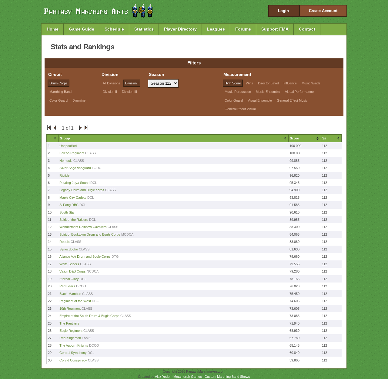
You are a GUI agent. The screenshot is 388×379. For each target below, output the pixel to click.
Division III (129, 91)
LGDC (96, 168)
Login (283, 10)
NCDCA (93, 271)
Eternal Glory (69, 279)
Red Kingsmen (70, 338)
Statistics (144, 29)
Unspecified (68, 146)
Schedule (114, 29)
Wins (249, 83)
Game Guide (81, 29)
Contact (307, 29)
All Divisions (111, 83)
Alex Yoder (163, 376)
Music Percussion (238, 91)
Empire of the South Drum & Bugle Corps (89, 316)
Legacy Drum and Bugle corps (81, 190)
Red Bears (67, 286)
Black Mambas (70, 294)
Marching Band (60, 91)
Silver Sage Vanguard (75, 168)
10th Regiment (70, 308)
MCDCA (127, 234)
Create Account (323, 10)
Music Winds (311, 83)
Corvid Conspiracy (73, 360)
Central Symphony (73, 352)
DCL (93, 183)
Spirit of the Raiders (73, 219)
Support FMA (275, 29)
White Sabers (69, 264)
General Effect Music (292, 100)
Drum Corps (58, 83)
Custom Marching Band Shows (227, 376)
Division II (110, 91)
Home (53, 29)
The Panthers (69, 323)
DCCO (81, 286)
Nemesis (66, 160)
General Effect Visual (240, 109)
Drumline (78, 100)
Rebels (64, 241)
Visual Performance (299, 91)
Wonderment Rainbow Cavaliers (83, 227)
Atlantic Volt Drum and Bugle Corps (85, 256)
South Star (67, 212)
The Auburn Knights (73, 345)
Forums (243, 29)
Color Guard (58, 100)
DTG (115, 256)
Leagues (216, 29)
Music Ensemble (268, 91)
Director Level (268, 83)
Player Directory (180, 29)
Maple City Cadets (72, 197)
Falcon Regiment (71, 153)
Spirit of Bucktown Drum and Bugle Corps (89, 234)
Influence (290, 83)
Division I (132, 83)
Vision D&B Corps (72, 271)
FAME (86, 338)
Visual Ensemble (260, 100)
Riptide (64, 175)
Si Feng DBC (69, 205)
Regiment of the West (75, 301)
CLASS (90, 153)
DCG (95, 301)
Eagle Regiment (70, 330)
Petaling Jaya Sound (74, 183)
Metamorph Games (187, 376)
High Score (233, 83)
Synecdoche (68, 249)
